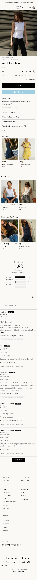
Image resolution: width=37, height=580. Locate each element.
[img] (18, 314)
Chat (4, 130)
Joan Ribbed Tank (7, 247)
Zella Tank (5, 207)
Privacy (11, 569)
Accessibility (24, 569)
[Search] (30, 7)
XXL (33, 75)
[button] (9, 277)
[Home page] (18, 7)
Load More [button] (18, 459)
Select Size (18, 85)
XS (16, 75)
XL (29, 75)
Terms (17, 569)
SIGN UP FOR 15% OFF (11, 545)
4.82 (18, 266)
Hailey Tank (23, 207)
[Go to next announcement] (36, 2)
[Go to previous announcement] (0, 2)
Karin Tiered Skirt (7, 164)
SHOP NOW (30, 2)
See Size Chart (30, 79)
